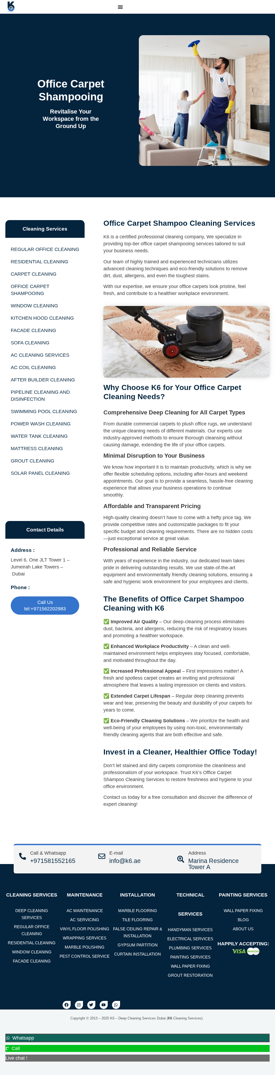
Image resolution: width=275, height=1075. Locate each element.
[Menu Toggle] (120, 7)
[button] (144, 101)
